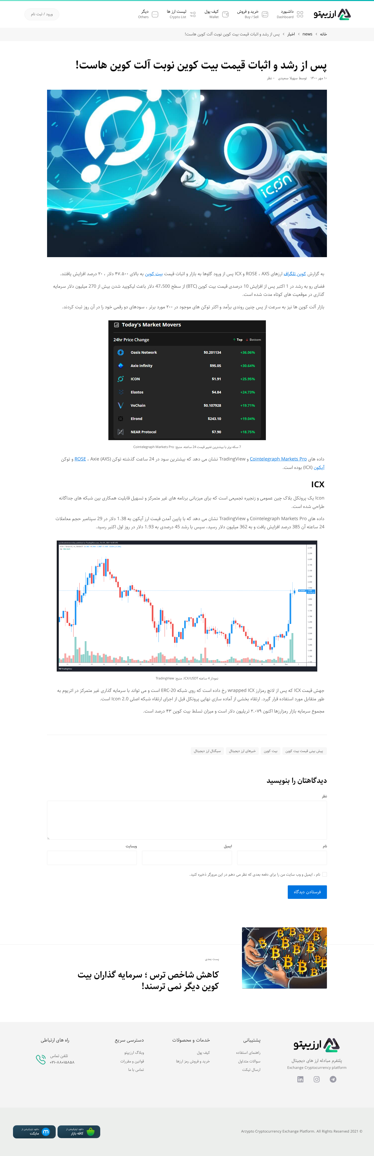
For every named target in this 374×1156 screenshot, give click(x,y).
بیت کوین (154, 274)
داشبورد (287, 11)
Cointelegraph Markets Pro (278, 459)
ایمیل (228, 846)
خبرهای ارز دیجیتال (242, 751)
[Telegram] (333, 1079)
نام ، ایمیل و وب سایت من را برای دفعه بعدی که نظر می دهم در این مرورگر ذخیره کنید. (254, 874)
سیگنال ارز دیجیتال (207, 751)
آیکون (319, 468)
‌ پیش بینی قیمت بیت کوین (304, 751)
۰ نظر (271, 78)
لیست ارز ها (176, 11)
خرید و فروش (247, 11)
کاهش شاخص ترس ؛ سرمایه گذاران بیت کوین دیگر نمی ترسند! (148, 981)
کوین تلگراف (295, 274)
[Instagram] (317, 1079)
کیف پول (212, 11)
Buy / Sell (251, 17)
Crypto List (178, 17)
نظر (324, 796)
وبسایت (131, 846)
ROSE (80, 459)
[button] (41, 14)
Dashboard (285, 17)
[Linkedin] (300, 1079)
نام (325, 846)
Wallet (214, 17)
